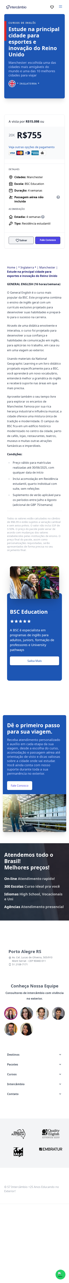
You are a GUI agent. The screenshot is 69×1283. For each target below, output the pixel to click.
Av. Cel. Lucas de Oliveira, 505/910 (32, 957)
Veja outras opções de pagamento (32, 147)
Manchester (47, 267)
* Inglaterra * (27, 267)
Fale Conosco (48, 240)
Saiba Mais (34, 661)
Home (11, 267)
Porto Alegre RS (24, 951)
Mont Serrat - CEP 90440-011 (29, 961)
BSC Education (34, 184)
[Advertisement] (34, 1241)
